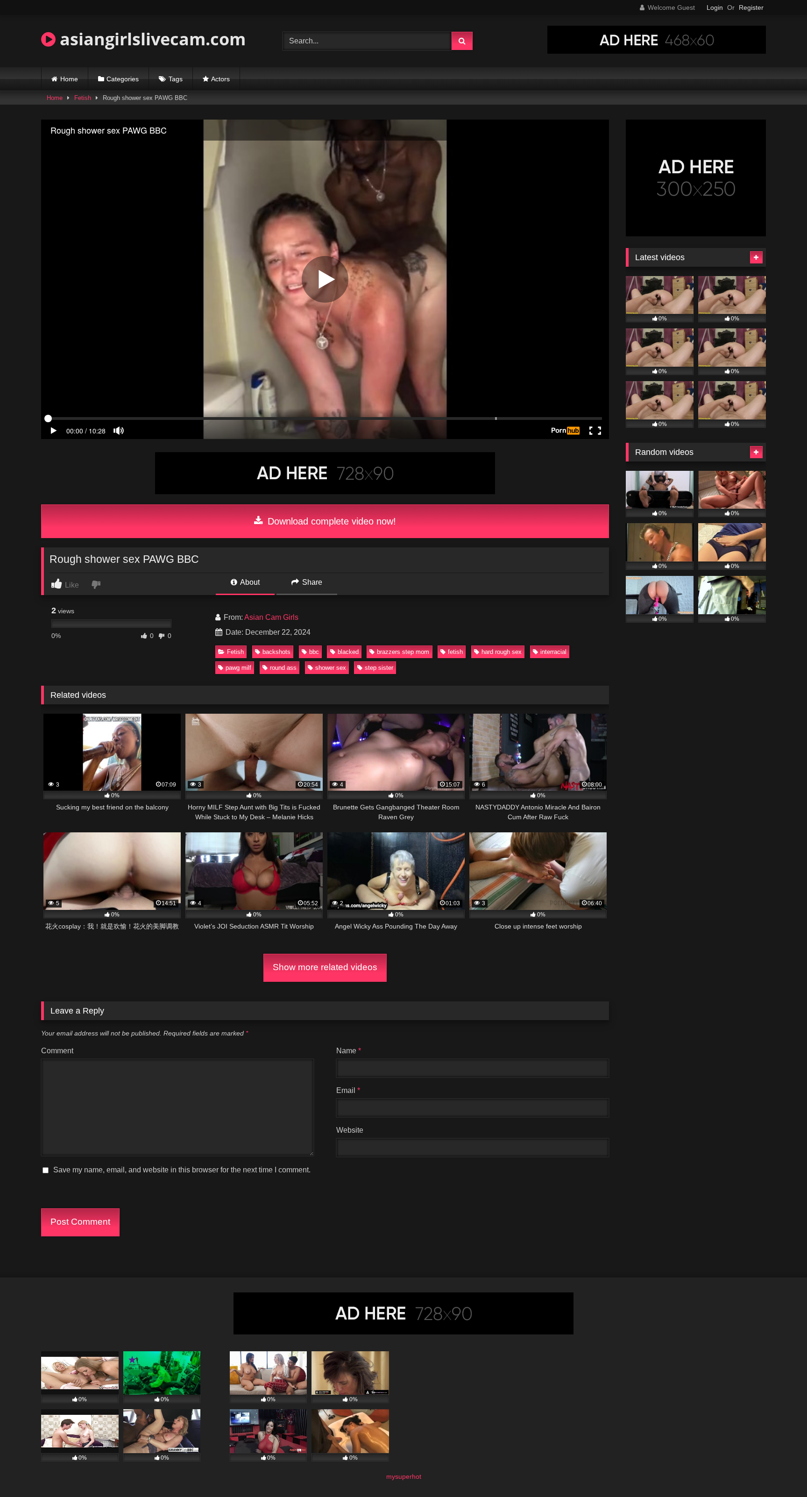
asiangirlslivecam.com (151, 39)
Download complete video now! (330, 521)
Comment (57, 1051)
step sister (379, 667)
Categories (122, 79)
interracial (553, 651)
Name (348, 1051)
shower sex (330, 667)
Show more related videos (325, 967)
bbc (314, 651)
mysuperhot (403, 1476)
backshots (276, 651)
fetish (455, 651)
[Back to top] (778, 1469)
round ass (283, 667)
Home (69, 79)
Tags (176, 79)
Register (751, 7)
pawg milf (238, 667)
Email (348, 1090)
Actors (220, 79)
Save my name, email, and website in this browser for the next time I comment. (182, 1170)
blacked (348, 651)
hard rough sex (501, 651)
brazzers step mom (403, 651)
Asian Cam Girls (271, 617)
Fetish (82, 97)
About (249, 582)
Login (715, 7)
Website (349, 1130)
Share (311, 582)
